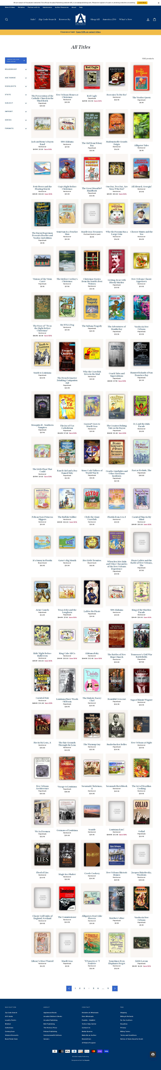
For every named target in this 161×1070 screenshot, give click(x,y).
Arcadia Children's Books (53, 1016)
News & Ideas (10, 7)
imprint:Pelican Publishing (13, 60)
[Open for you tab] (153, 1054)
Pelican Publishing (50, 1032)
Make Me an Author (89, 1035)
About (74, 7)
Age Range (10, 78)
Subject (9, 103)
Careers (46, 1039)
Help (81, 7)
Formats (9, 128)
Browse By (64, 19)
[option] (80, 32)
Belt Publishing (49, 1024)
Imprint (9, 111)
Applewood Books (50, 1013)
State (8, 95)
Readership (11, 69)
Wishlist (8, 1024)
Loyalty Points (10, 1020)
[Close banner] (158, 3)
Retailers (21, 7)
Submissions (47, 7)
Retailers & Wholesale (90, 1013)
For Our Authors (126, 1020)
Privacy (123, 1028)
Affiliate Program (89, 1043)
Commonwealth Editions (53, 1035)
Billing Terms (125, 1032)
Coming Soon (10, 1032)
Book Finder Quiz (11, 1039)
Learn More (142, 3)
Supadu (87, 1060)
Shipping (123, 1013)
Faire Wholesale (87, 1016)
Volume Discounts (11, 1035)
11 (108, 988)
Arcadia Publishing (50, 1020)
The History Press (50, 1028)
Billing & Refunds (126, 1016)
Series (8, 120)
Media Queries (87, 1032)
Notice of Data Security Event (131, 1039)
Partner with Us (34, 7)
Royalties (124, 1024)
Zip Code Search (47, 19)
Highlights (10, 86)
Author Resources (62, 7)
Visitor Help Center (89, 1024)
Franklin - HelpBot (88, 1020)
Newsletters (86, 1039)
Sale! (33, 19)
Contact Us (86, 1028)
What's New (125, 19)
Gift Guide (9, 1016)
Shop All (95, 19)
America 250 (109, 19)
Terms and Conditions (128, 1035)
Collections (9, 1028)
